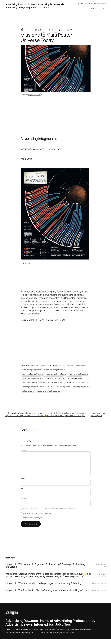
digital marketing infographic (78, 374)
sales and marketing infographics (48, 391)
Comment (24, 450)
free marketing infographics (31, 378)
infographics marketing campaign (33, 382)
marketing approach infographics (76, 382)
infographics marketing (74, 378)
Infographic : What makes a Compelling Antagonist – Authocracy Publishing (43, 583)
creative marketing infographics (32, 374)
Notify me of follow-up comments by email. (37, 513)
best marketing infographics (31, 370)
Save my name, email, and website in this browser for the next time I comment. (49, 509)
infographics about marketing (54, 378)
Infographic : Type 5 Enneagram (98, 414)
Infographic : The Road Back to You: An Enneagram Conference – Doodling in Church (47, 590)
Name (23, 478)
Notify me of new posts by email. (33, 518)
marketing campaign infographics (33, 387)
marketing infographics (81, 387)
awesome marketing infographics (52, 365)
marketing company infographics (58, 387)
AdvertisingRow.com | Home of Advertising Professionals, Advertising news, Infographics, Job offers (35, 6)
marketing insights (28, 391)
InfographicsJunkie (34, 95)
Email (23, 488)
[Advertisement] (56, 119)
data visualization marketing (56, 374)
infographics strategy (54, 382)
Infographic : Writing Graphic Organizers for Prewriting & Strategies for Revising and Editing (45, 565)
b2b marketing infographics (76, 365)
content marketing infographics (54, 370)
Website (23, 499)
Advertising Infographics (30, 365)
